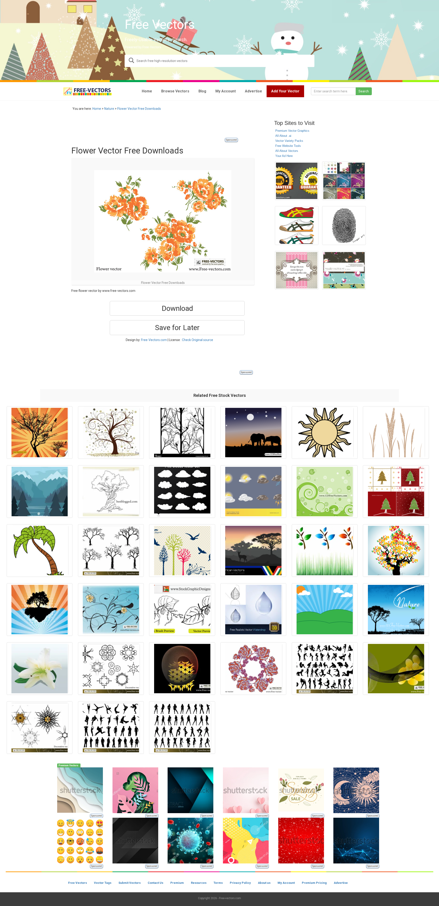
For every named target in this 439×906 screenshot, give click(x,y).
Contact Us (155, 882)
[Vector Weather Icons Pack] (253, 491)
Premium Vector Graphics (292, 130)
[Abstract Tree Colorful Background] (396, 550)
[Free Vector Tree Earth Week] (111, 491)
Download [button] (177, 308)
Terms (218, 882)
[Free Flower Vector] (253, 668)
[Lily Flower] (39, 668)
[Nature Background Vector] (111, 609)
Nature (109, 108)
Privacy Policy (240, 882)
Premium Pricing (314, 882)
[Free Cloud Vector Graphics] (182, 491)
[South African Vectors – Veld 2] (253, 550)
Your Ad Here (284, 156)
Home (96, 108)
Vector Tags (102, 882)
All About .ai (283, 135)
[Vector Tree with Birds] (182, 432)
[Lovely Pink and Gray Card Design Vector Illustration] (297, 270)
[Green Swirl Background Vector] (325, 491)
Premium (177, 882)
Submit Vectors (129, 882)
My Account (286, 882)
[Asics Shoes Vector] (297, 225)
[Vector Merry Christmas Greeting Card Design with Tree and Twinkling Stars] (396, 491)
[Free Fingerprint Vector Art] (344, 225)
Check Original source (197, 340)
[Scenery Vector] (325, 609)
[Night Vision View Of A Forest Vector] (253, 432)
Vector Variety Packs (289, 140)
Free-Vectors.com (154, 340)
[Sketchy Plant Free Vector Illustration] (182, 609)
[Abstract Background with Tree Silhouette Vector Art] (39, 609)
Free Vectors (77, 882)
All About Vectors (286, 151)
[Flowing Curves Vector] (182, 668)
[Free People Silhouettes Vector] (325, 668)
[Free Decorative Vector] (111, 668)
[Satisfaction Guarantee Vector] (297, 180)
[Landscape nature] (39, 491)
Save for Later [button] (177, 327)
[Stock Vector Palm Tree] (39, 550)
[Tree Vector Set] (111, 550)
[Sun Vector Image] (325, 432)
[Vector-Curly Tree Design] (111, 432)
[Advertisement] (154, 127)
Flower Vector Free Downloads (139, 108)
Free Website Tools (288, 146)
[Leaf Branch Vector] (325, 550)
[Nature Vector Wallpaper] (396, 609)
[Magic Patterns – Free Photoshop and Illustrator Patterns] (344, 270)
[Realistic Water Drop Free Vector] (253, 609)
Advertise (341, 882)
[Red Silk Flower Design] (344, 180)
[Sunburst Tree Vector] (39, 432)
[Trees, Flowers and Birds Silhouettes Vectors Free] (182, 550)
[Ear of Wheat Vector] (396, 432)
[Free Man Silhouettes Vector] (111, 727)
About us (264, 882)
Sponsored (231, 140)
